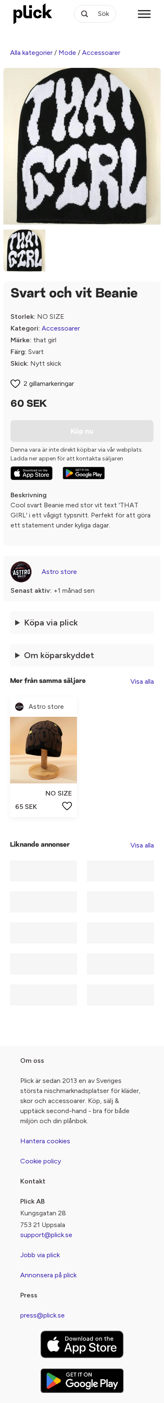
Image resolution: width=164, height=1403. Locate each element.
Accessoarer (101, 53)
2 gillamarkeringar (49, 384)
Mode (67, 53)
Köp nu (82, 431)
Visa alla (142, 681)
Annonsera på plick (48, 1275)
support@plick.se (46, 1235)
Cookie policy (40, 1161)
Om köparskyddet (59, 655)
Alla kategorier (31, 53)
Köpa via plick (51, 623)
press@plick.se (42, 1315)
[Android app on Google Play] (84, 473)
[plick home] (32, 13)
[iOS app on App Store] (32, 473)
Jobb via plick (40, 1255)
